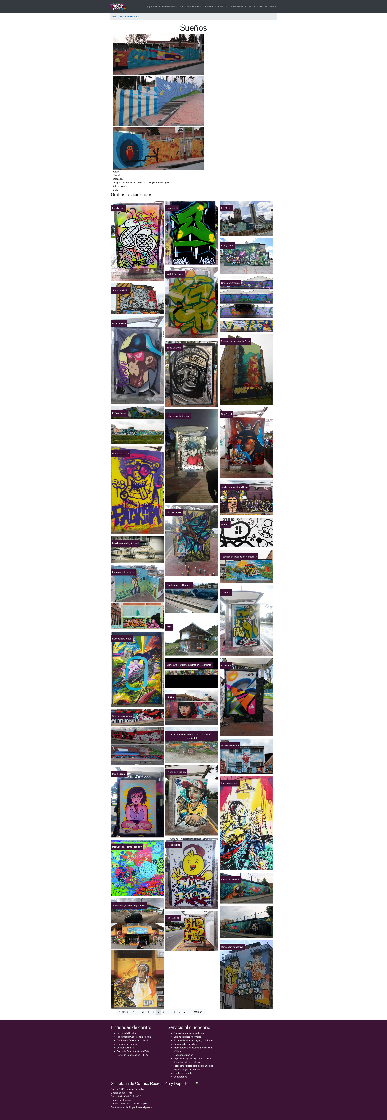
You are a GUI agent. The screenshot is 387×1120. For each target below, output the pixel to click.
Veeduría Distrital (125, 1047)
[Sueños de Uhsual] (158, 101)
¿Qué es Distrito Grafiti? (162, 6)
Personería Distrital (126, 1033)
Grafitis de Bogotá (129, 16)
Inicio (114, 16)
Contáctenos (180, 1076)
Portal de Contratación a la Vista (133, 1051)
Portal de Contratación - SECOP (133, 1054)
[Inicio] (119, 6)
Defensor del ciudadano (185, 1044)
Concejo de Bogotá (127, 1044)
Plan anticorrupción (183, 1054)
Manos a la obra (190, 6)
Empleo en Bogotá (183, 1073)
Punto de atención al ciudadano (189, 1033)
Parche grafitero (242, 6)
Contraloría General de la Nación (133, 1040)
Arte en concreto (215, 6)
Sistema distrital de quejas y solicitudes (194, 1040)
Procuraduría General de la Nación (134, 1036)
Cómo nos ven (265, 6)
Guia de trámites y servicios (187, 1036)
